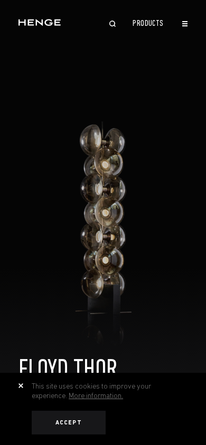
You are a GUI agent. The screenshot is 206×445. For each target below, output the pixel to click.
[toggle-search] (112, 25)
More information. (96, 395)
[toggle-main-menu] (185, 24)
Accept (68, 422)
